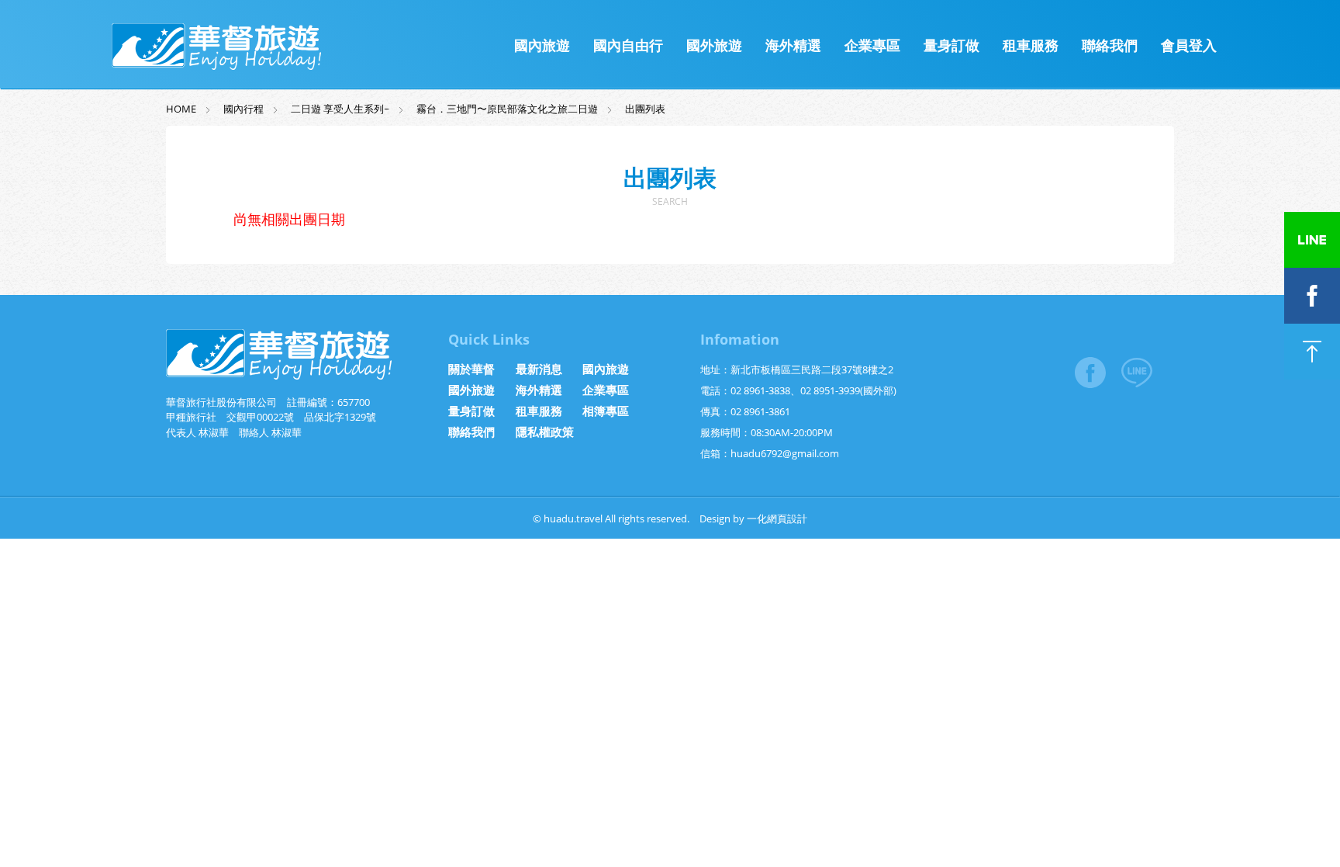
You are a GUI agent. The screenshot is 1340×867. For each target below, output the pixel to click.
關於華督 (471, 368)
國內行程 (243, 109)
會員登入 (1189, 45)
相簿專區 (605, 410)
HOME (181, 109)
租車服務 (1031, 45)
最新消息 (539, 368)
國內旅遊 (542, 45)
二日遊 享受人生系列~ (340, 109)
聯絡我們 (1110, 45)
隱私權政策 (545, 431)
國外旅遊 (714, 45)
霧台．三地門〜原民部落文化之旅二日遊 (507, 109)
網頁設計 (787, 518)
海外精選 (793, 45)
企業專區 (872, 45)
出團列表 (645, 109)
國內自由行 (628, 45)
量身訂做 (951, 45)
